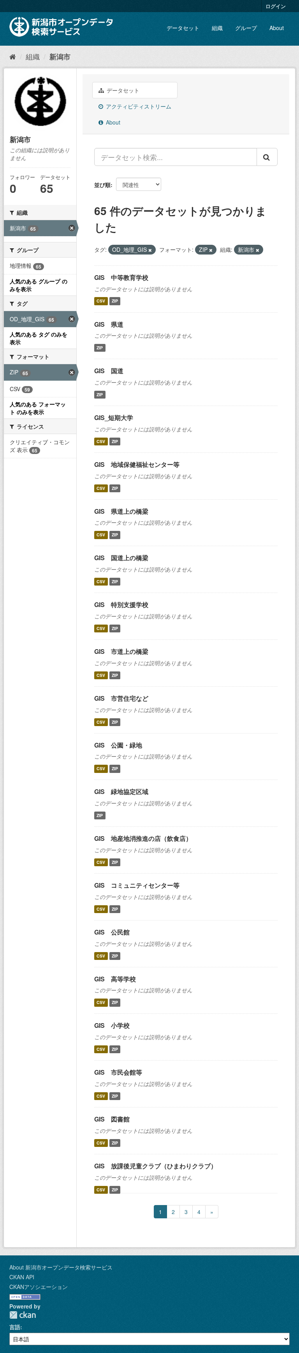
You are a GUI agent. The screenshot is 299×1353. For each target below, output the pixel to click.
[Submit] (267, 157)
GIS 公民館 (112, 932)
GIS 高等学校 (115, 978)
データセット (183, 28)
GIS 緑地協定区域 (121, 791)
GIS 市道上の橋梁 (121, 651)
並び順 (102, 185)
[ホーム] (12, 56)
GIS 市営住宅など (121, 698)
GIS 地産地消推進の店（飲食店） (143, 838)
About (276, 28)
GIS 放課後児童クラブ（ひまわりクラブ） (155, 1165)
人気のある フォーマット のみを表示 (38, 408)
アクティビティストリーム (137, 106)
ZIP (115, 301)
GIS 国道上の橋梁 (121, 557)
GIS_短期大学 (113, 417)
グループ (246, 28)
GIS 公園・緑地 (118, 745)
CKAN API (21, 1277)
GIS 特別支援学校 (121, 604)
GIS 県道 (108, 324)
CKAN (22, 1315)
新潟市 (59, 57)
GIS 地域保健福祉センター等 (136, 464)
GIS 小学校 (112, 1025)
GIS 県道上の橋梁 (121, 511)
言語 (14, 1327)
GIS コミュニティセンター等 (136, 885)
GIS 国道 (108, 370)
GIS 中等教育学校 (121, 277)
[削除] (150, 250)
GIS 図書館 (112, 1118)
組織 (217, 28)
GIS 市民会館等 (118, 1072)
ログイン (276, 6)
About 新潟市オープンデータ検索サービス (61, 1267)
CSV (101, 301)
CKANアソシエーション (38, 1287)
